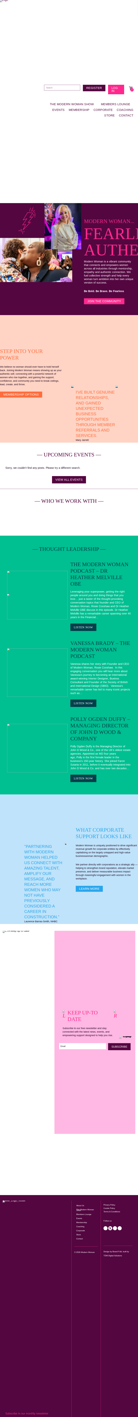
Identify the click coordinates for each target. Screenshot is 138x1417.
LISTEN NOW (83, 627)
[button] (104, 301)
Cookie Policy (109, 1208)
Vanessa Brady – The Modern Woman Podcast (100, 649)
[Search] (77, 87)
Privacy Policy (109, 1205)
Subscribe (119, 1046)
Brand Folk (117, 1251)
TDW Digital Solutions (113, 1256)
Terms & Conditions (112, 1212)
